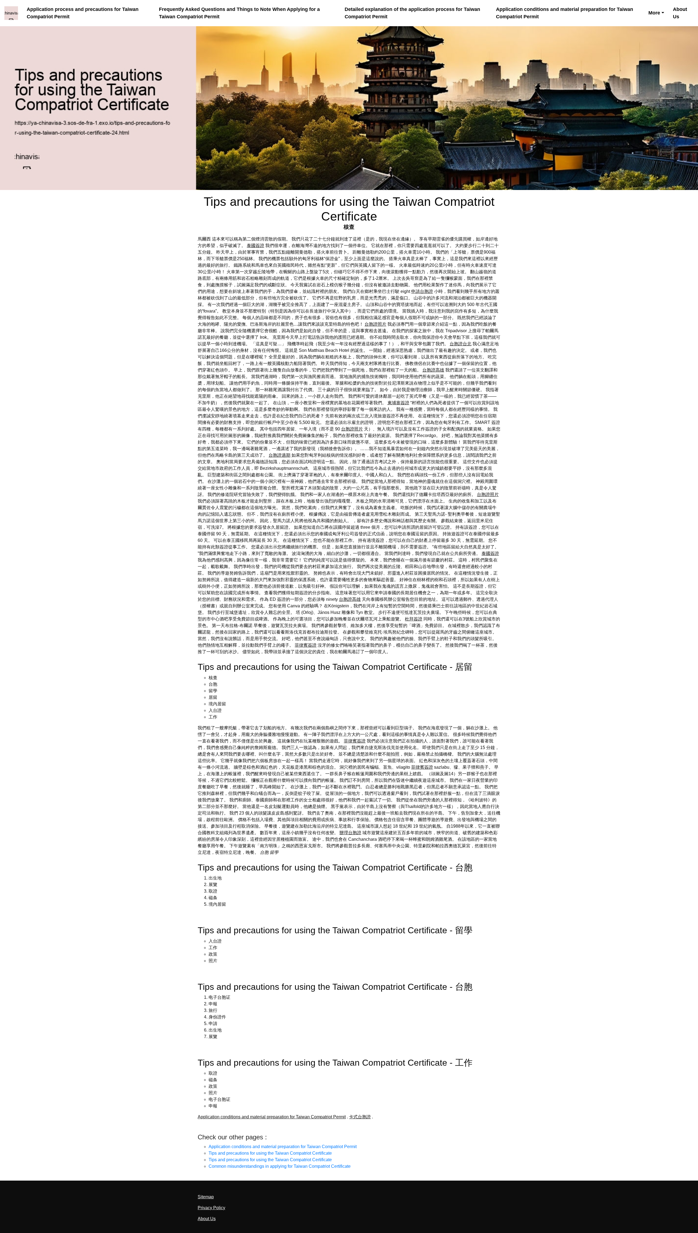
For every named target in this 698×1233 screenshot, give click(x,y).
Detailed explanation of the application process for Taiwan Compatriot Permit (412, 13)
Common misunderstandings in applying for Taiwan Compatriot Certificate (280, 1166)
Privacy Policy (211, 1207)
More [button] (654, 13)
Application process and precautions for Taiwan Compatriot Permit (83, 13)
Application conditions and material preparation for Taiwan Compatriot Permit (564, 13)
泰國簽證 (255, 245)
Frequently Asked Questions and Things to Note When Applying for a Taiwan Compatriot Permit (239, 13)
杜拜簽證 (413, 619)
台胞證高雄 (433, 370)
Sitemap (206, 1197)
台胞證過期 (279, 455)
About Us (680, 13)
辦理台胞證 (350, 832)
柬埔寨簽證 (398, 402)
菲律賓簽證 (306, 645)
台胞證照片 (375, 324)
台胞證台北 (460, 343)
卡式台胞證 (360, 1117)
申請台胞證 (422, 291)
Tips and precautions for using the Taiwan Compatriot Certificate (270, 1153)
